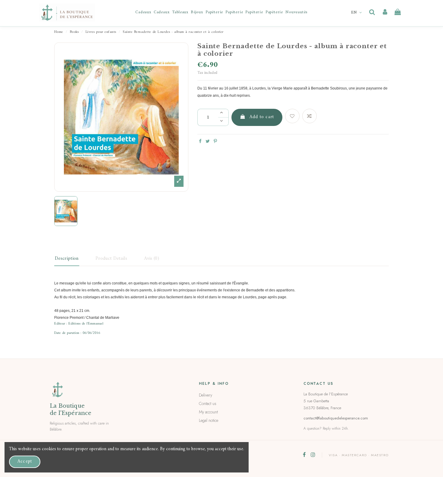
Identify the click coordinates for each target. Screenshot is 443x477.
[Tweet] (208, 142)
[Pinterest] (215, 142)
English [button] (357, 12)
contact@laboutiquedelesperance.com (335, 418)
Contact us (207, 403)
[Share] (200, 142)
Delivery (205, 395)
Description (67, 258)
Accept (24, 461)
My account (208, 412)
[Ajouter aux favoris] (292, 116)
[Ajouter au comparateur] (309, 116)
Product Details (111, 258)
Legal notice (208, 420)
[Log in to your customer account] (385, 12)
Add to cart (262, 117)
